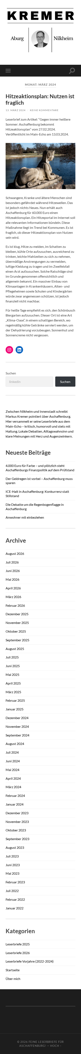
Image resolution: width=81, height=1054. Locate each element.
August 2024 (15, 744)
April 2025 (13, 683)
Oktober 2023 (16, 830)
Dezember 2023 (17, 813)
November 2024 (17, 726)
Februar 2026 (15, 605)
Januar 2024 (14, 804)
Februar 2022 (15, 899)
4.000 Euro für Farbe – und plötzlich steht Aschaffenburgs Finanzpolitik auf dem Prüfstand (40, 468)
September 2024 (17, 735)
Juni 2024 (13, 761)
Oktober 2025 (16, 631)
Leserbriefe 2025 (18, 944)
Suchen (11, 373)
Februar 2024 (15, 795)
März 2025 (13, 692)
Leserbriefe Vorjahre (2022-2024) (30, 961)
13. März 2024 (16, 110)
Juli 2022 (12, 891)
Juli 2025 (12, 657)
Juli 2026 (12, 562)
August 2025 (15, 649)
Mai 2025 (12, 674)
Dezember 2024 (17, 718)
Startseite (13, 970)
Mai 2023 (12, 873)
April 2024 (13, 778)
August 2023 (15, 847)
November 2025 (17, 623)
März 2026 (13, 597)
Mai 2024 (12, 770)
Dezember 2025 (17, 614)
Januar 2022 (14, 908)
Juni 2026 (13, 571)
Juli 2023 (12, 856)
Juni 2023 (13, 865)
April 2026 (13, 588)
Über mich (13, 979)
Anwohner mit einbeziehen (25, 517)
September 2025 (17, 640)
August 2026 (15, 553)
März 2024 (13, 787)
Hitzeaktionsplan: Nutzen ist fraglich (40, 99)
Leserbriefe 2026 (18, 953)
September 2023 (17, 839)
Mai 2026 (12, 579)
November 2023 (17, 822)
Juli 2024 (12, 752)
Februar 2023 (15, 882)
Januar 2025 (14, 709)
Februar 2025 (15, 700)
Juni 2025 (13, 666)
